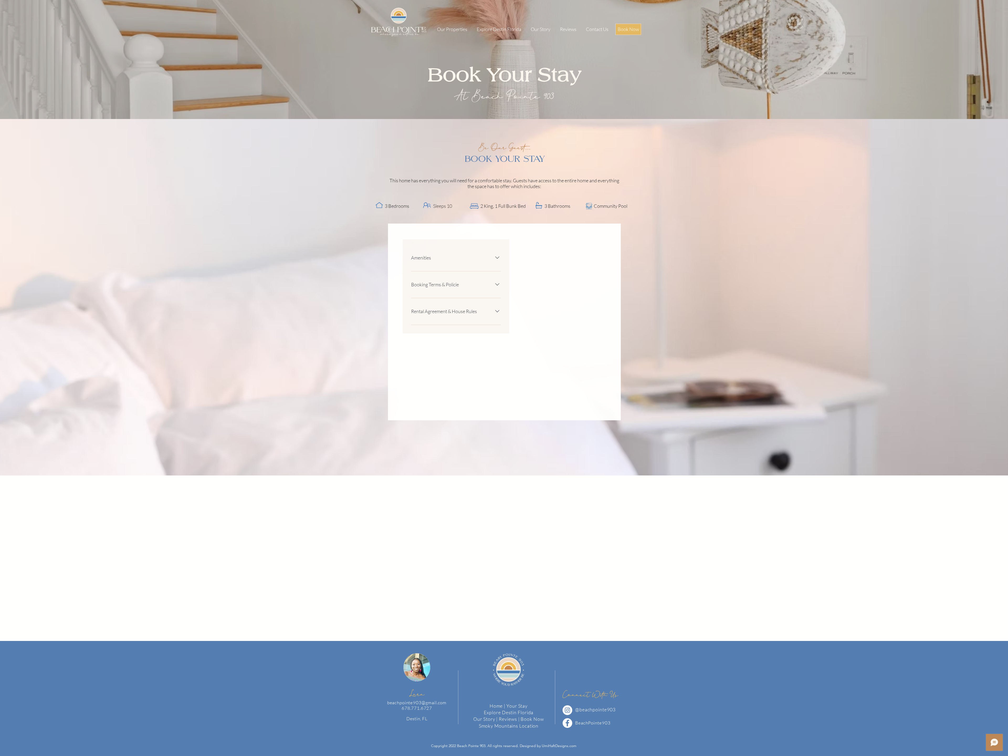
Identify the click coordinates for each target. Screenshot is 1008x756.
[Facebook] (567, 723)
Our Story (484, 719)
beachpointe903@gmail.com (417, 702)
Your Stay (517, 706)
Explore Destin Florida (509, 712)
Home (496, 706)
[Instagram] (567, 710)
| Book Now (531, 719)
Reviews (508, 719)
